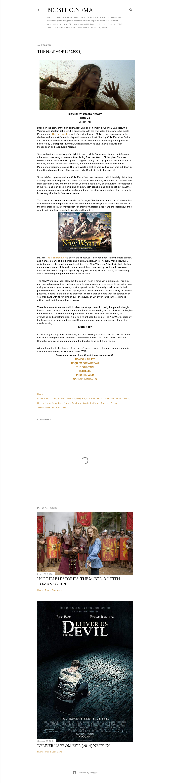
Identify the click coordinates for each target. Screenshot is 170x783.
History (40, 403)
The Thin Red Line (56, 257)
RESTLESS (85, 371)
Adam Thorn (50, 398)
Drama (126, 398)
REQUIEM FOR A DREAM (85, 363)
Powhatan (77, 403)
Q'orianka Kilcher (91, 403)
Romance (105, 403)
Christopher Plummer (98, 398)
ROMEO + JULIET (85, 359)
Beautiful (71, 398)
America (61, 398)
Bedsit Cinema (70, 10)
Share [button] (40, 394)
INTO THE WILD (85, 375)
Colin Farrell (116, 398)
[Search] (131, 9)
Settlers (114, 403)
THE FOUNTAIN (85, 367)
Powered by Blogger (87, 772)
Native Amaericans (54, 403)
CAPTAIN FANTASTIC (85, 379)
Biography (81, 398)
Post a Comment (53, 590)
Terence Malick (44, 407)
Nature (67, 403)
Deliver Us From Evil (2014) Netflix (73, 745)
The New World (60, 134)
